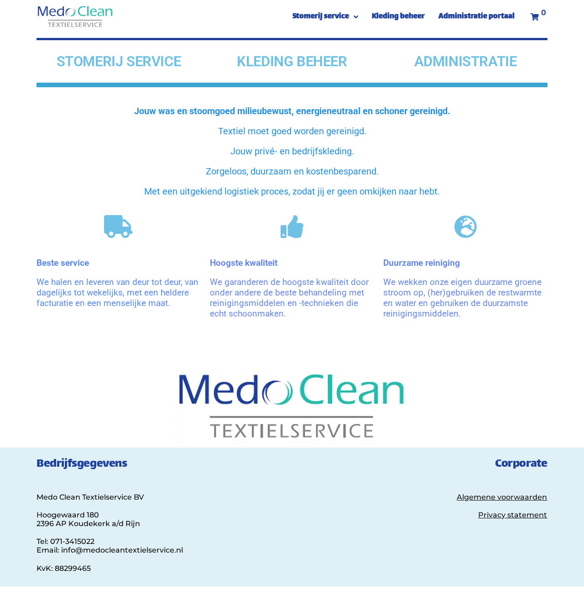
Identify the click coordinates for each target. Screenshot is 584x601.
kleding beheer (292, 61)
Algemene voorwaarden (502, 497)
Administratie (465, 61)
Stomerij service (119, 61)
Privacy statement (512, 515)
